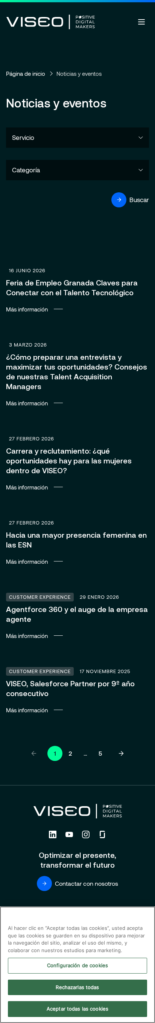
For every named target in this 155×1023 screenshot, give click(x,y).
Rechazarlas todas (77, 987)
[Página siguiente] (121, 753)
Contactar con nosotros (86, 883)
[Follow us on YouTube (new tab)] (69, 834)
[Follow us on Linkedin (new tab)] (52, 834)
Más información (77, 289)
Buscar (139, 199)
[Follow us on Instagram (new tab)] (86, 834)
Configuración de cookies (77, 965)
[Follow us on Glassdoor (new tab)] (102, 834)
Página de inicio (25, 73)
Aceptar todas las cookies (77, 1009)
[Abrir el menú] (141, 21)
